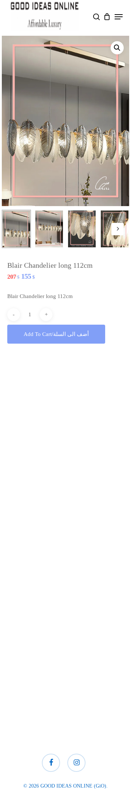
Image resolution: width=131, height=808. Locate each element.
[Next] (117, 229)
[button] (119, 16)
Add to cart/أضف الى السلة (56, 334)
